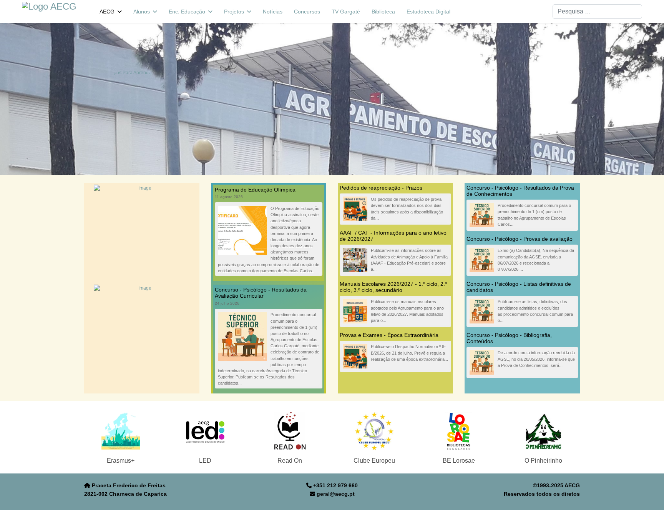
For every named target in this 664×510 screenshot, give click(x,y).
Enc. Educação (187, 11)
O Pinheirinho (543, 460)
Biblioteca (383, 11)
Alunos (141, 11)
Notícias (272, 11)
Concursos (307, 11)
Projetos (234, 11)
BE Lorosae (459, 460)
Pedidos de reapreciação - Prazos (381, 188)
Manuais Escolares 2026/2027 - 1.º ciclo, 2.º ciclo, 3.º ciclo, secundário (393, 287)
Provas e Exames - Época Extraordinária (389, 335)
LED (205, 460)
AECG (107, 11)
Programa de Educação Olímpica (255, 190)
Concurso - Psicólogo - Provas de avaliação (519, 239)
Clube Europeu (374, 460)
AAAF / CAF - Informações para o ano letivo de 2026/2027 (393, 236)
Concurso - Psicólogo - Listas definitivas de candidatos (518, 287)
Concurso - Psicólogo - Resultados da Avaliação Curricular (261, 293)
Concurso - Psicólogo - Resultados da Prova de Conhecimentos (520, 191)
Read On (289, 460)
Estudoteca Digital (428, 11)
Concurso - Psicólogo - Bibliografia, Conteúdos (509, 338)
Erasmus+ (120, 460)
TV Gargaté (346, 11)
